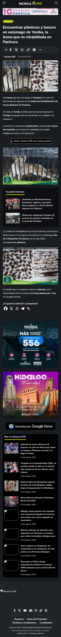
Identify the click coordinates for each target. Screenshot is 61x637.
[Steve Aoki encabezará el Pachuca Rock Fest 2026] (11, 501)
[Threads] (46, 610)
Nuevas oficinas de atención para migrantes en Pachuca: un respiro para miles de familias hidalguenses (38, 533)
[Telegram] (22, 308)
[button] (5, 3)
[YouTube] (25, 610)
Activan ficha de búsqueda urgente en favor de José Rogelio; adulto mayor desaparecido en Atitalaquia (38, 485)
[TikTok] (40, 610)
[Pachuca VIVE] (30, 3)
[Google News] (30, 610)
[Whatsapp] (17, 308)
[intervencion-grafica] (30, 11)
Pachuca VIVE (9, 57)
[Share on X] (16, 49)
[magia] (30, 394)
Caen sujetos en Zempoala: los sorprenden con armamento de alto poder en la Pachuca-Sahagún (38, 549)
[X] (11, 308)
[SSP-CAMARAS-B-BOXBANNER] (30, 344)
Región (8, 21)
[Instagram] (35, 610)
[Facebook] (5, 308)
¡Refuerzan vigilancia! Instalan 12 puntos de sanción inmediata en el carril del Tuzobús (38, 218)
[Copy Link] (28, 308)
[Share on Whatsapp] (22, 49)
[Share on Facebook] (10, 49)
